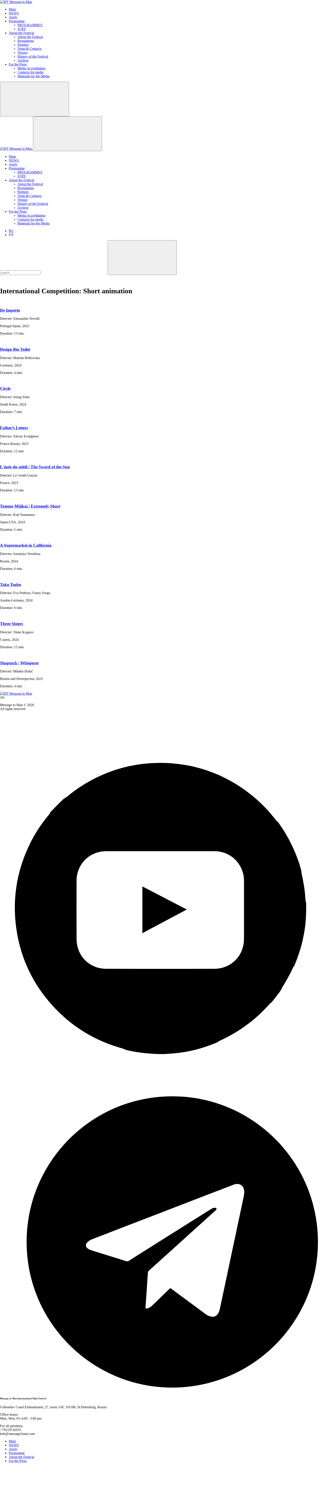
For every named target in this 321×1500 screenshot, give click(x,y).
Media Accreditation (31, 68)
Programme (17, 21)
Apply (13, 17)
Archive (23, 60)
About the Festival (21, 33)
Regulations (25, 41)
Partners (23, 45)
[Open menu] (67, 133)
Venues (22, 52)
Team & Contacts (29, 48)
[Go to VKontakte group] (33, 746)
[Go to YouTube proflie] (160, 1068)
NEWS (14, 13)
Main (12, 9)
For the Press (18, 64)
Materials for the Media (33, 76)
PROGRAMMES (29, 25)
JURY (21, 29)
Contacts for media (30, 72)
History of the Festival (32, 56)
